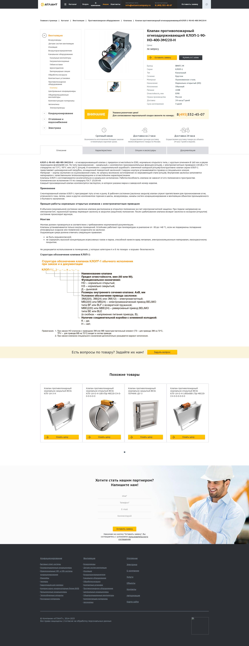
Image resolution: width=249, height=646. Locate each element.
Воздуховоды (54, 40)
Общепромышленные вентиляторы (58, 96)
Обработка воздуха (57, 75)
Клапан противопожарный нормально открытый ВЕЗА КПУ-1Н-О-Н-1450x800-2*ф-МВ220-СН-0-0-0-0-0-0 (187, 392)
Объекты (131, 583)
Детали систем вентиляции (61, 43)
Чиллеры (44, 581)
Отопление (132, 558)
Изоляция (52, 47)
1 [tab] (124, 452)
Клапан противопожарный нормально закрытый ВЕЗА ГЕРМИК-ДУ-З (142, 391)
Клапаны (127, 20)
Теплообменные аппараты (51, 595)
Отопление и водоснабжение (57, 121)
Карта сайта (133, 601)
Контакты (115, 4)
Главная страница (48, 20)
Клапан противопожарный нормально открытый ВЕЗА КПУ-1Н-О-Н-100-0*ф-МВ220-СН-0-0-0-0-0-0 (103, 392)
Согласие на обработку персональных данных (87, 621)
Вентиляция (78, 20)
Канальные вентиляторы (60, 58)
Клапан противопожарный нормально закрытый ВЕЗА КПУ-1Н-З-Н (58, 391)
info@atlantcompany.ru (138, 5)
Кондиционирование (60, 113)
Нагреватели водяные (59, 61)
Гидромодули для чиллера (51, 585)
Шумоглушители (57, 68)
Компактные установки (59, 78)
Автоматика (53, 104)
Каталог (65, 20)
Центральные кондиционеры (62, 91)
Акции (106, 4)
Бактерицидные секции (60, 71)
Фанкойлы (44, 578)
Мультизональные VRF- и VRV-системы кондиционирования (56, 573)
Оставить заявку (190, 4)
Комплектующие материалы (61, 100)
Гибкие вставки (56, 64)
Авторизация (133, 595)
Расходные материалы (50, 599)
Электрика (54, 127)
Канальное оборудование (60, 54)
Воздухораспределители (60, 50)
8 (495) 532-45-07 (163, 5)
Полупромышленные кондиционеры (56, 568)
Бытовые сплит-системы (50, 564)
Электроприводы (57, 108)
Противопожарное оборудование (104, 20)
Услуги (85, 4)
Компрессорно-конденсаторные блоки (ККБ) (59, 588)
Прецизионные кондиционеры (53, 592)
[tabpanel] (61, 415)
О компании (95, 4)
